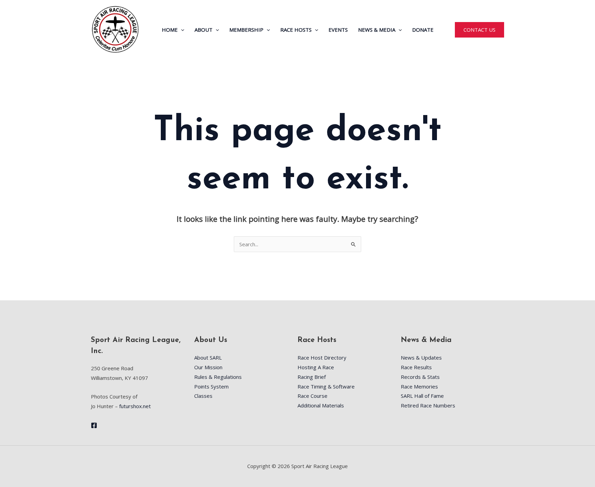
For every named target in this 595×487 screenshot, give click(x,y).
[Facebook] (94, 425)
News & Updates (421, 357)
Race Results (416, 367)
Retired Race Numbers (428, 405)
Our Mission (208, 367)
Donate (423, 29)
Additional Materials (321, 405)
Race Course (312, 395)
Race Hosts (296, 29)
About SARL (208, 357)
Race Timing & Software (326, 386)
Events (338, 29)
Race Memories (419, 386)
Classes (203, 395)
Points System (211, 386)
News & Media (376, 29)
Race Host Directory (322, 357)
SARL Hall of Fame (422, 395)
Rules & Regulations (218, 376)
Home (170, 29)
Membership (246, 29)
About (203, 29)
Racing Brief (312, 376)
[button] (181, 30)
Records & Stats (420, 376)
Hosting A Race (316, 367)
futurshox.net (135, 406)
